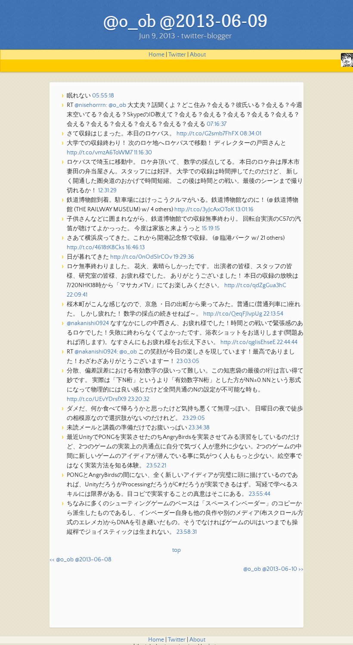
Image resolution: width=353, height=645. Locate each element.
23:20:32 (138, 399)
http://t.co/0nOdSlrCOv (141, 257)
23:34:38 (199, 427)
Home (156, 54)
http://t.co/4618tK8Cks (95, 247)
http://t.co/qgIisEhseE (248, 342)
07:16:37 (216, 124)
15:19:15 (211, 228)
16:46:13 (135, 247)
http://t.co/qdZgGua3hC (255, 285)
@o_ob (117, 105)
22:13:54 (273, 313)
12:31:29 (107, 190)
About (198, 54)
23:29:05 (194, 418)
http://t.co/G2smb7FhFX (207, 133)
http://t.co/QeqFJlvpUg (232, 313)
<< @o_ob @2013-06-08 (80, 559)
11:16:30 (143, 152)
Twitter (177, 54)
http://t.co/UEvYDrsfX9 (97, 399)
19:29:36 (183, 257)
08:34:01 (250, 133)
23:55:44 (259, 494)
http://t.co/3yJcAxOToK (204, 209)
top (176, 550)
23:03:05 (187, 361)
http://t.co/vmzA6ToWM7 (100, 152)
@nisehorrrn (90, 105)
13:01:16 (244, 209)
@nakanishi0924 (88, 323)
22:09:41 (77, 294)
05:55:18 (103, 95)
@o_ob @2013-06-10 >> (273, 569)
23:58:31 (186, 532)
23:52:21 (156, 465)
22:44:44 (287, 342)
